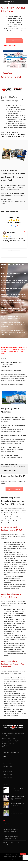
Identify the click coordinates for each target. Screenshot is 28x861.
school (16, 611)
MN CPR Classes (8, 769)
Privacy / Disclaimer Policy (12, 752)
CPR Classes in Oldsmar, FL (16, 136)
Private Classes (8, 777)
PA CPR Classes (8, 766)
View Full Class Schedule (14, 40)
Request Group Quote (9, 45)
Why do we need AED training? (11, 836)
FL (6, 366)
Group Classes (8, 774)
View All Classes (8, 760)
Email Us (6, 746)
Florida (16, 310)
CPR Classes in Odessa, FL (8, 134)
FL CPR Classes (8, 763)
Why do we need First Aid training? (12, 842)
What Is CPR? (7, 823)
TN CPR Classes (8, 771)
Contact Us (7, 779)
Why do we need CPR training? (11, 829)
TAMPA (11, 362)
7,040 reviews (17, 222)
